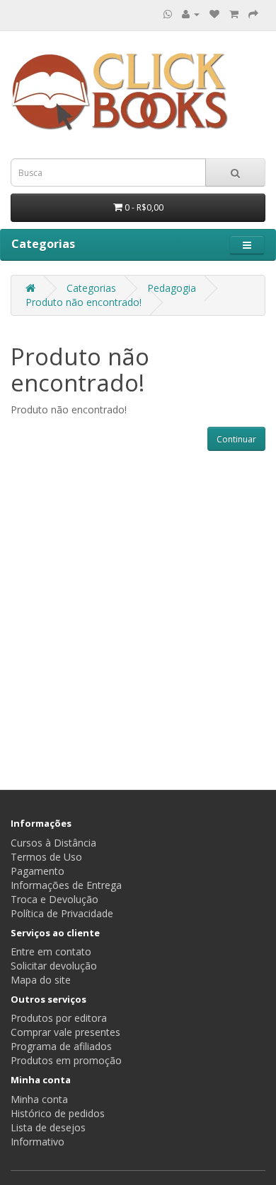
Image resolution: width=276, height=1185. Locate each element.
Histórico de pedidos (58, 1113)
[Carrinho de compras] (233, 13)
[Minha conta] (191, 13)
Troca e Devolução (54, 899)
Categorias (91, 288)
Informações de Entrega (66, 885)
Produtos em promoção (66, 1060)
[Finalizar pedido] (253, 13)
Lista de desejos (48, 1127)
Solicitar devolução (54, 965)
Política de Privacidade (62, 913)
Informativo (37, 1141)
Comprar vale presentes (65, 1032)
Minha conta (39, 1099)
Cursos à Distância (53, 842)
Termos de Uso (46, 856)
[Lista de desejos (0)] (214, 13)
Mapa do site (41, 979)
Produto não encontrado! (83, 302)
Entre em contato (51, 951)
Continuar (236, 439)
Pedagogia (171, 288)
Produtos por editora (59, 1018)
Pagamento (37, 871)
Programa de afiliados (61, 1046)
